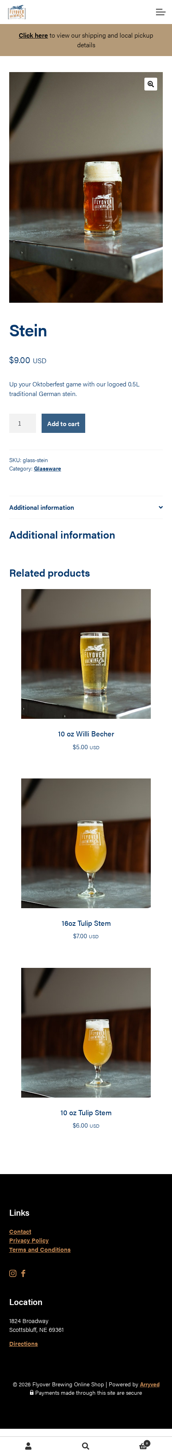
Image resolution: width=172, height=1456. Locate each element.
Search (85, 1446)
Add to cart (63, 423)
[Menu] (160, 12)
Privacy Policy (29, 1240)
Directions (23, 1343)
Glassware (47, 468)
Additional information (41, 507)
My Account (28, 1446)
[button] (150, 84)
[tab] (86, 507)
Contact (20, 1231)
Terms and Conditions (40, 1249)
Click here (33, 35)
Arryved (150, 1384)
